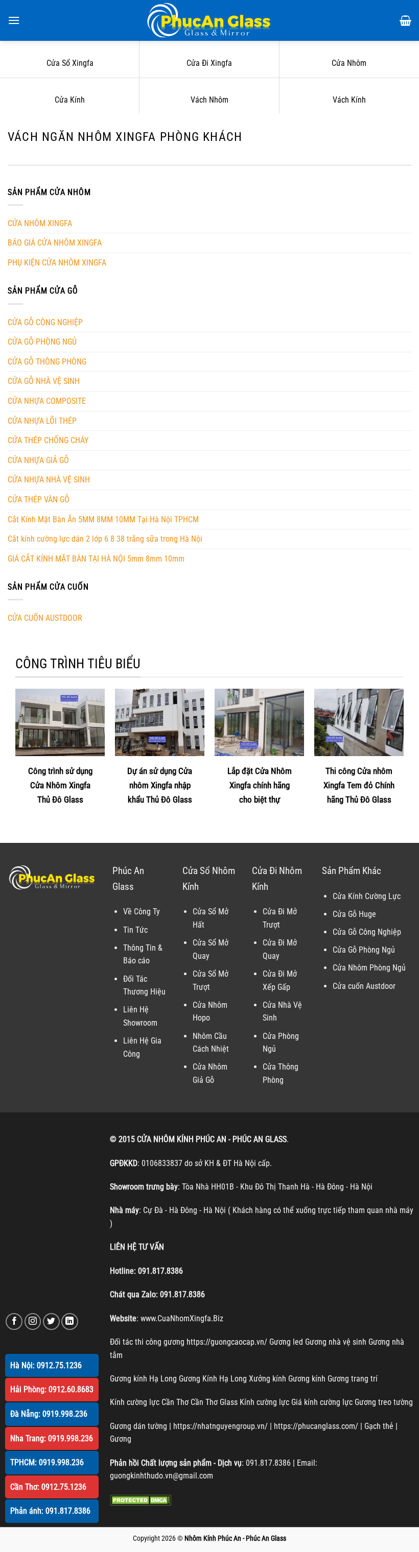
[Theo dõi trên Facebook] (14, 1321)
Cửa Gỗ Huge (354, 914)
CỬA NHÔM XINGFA (40, 223)
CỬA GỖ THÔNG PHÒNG (47, 362)
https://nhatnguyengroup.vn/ (220, 1426)
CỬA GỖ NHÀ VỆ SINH (44, 381)
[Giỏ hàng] (405, 20)
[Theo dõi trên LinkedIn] (69, 1321)
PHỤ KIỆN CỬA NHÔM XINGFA (57, 263)
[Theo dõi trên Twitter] (51, 1321)
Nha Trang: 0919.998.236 (51, 1438)
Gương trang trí (353, 1379)
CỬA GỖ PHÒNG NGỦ (42, 342)
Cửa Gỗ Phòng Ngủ (364, 950)
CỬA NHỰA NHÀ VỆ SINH (49, 479)
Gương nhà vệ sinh (335, 1342)
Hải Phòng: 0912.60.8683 (52, 1389)
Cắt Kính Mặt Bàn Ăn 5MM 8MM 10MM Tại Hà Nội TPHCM (103, 519)
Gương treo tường (384, 1402)
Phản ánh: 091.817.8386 (50, 1511)
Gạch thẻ (378, 1426)
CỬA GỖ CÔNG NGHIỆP (45, 322)
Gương (120, 1439)
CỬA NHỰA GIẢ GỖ (38, 460)
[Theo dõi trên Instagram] (33, 1321)
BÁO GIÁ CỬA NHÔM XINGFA (55, 243)
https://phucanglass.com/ (316, 1426)
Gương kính (306, 1379)
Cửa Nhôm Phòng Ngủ (369, 968)
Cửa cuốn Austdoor (364, 986)
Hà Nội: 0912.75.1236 (46, 1365)
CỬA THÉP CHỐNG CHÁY (48, 440)
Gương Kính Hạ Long (213, 1379)
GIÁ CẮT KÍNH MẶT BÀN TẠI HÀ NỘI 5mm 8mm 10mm (96, 559)
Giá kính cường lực (322, 1402)
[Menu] (14, 20)
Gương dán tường (138, 1426)
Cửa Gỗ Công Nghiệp (367, 932)
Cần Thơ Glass (214, 1402)
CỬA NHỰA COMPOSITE (47, 401)
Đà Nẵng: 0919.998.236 (48, 1414)
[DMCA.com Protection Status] (140, 1500)
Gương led (286, 1342)
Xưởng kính (267, 1379)
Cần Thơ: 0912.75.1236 (48, 1487)
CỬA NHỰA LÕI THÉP (42, 421)
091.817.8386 (160, 1271)
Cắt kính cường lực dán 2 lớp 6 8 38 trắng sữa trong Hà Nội (105, 539)
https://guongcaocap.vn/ (227, 1342)
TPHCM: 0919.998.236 (47, 1462)
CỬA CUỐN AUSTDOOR (45, 618)
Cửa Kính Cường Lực (367, 896)
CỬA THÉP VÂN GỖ (38, 499)
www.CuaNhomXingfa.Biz (182, 1318)
